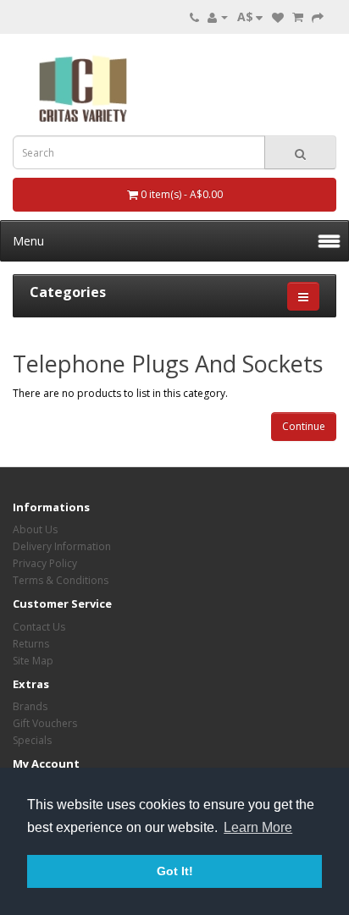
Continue (303, 426)
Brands (30, 706)
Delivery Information (62, 546)
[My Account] (218, 16)
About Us (35, 529)
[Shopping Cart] (297, 16)
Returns (31, 644)
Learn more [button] (258, 827)
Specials (32, 740)
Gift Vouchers (45, 723)
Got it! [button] (175, 871)
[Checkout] (318, 16)
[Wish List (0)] (278, 16)
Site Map (33, 660)
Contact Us (39, 627)
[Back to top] (294, 860)
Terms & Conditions (60, 580)
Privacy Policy (45, 563)
